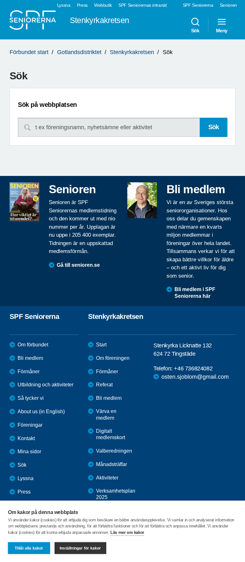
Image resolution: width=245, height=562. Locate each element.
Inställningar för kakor (80, 548)
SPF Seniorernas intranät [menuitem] (142, 5)
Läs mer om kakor (127, 532)
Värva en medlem (106, 414)
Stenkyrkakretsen (132, 52)
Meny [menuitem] (221, 30)
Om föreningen (113, 358)
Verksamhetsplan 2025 (115, 494)
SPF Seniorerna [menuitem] (198, 5)
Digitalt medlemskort (110, 434)
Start (101, 344)
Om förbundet (33, 344)
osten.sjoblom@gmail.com (195, 377)
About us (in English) (41, 411)
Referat (104, 384)
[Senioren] (24, 201)
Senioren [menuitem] (228, 5)
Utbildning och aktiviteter (45, 384)
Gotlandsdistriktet (79, 52)
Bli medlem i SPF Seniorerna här (194, 293)
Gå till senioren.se (78, 265)
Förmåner (29, 371)
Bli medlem (30, 358)
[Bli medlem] (142, 200)
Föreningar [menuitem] (30, 425)
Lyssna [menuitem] (64, 5)
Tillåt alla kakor (29, 548)
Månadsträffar (111, 464)
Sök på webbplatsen (47, 104)
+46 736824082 (193, 368)
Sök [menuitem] (195, 30)
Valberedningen (114, 451)
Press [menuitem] (82, 5)
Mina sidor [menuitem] (29, 451)
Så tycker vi (31, 398)
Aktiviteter (107, 477)
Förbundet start (29, 52)
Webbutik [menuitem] (103, 5)
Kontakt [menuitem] (26, 438)
